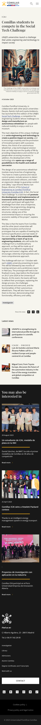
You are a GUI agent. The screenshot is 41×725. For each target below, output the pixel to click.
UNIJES (9, 263)
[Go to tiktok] (37, 691)
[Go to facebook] (28, 312)
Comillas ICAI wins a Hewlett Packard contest (20, 508)
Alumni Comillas (8, 661)
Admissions (6, 656)
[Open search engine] (31, 4)
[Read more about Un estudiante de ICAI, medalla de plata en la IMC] (20, 418)
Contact (20, 681)
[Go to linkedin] (37, 312)
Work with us (7, 671)
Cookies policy (19, 704)
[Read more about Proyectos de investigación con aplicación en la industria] (20, 548)
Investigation (7, 645)
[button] (20, 336)
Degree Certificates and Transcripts (15, 666)
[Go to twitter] (32, 312)
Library (4, 651)
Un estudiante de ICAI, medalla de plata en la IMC (18, 441)
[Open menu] (37, 4)
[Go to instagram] (23, 691)
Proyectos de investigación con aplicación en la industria (17, 573)
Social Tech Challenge (11, 116)
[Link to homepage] (10, 3)
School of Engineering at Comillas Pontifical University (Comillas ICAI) (16, 189)
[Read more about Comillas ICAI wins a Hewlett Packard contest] (20, 484)
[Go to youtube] (30, 691)
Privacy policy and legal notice (20, 710)
